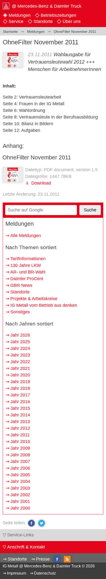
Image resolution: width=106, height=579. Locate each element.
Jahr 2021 (20, 368)
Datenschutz (45, 573)
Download (40, 183)
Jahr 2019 (20, 381)
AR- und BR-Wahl (27, 272)
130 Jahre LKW (25, 265)
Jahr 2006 (20, 468)
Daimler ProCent (26, 278)
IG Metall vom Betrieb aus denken (43, 305)
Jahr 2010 (20, 441)
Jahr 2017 (20, 394)
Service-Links (20, 534)
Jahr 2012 (20, 428)
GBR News (21, 285)
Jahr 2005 (20, 474)
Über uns (72, 21)
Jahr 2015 (20, 408)
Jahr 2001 (20, 501)
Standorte (43, 21)
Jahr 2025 (20, 341)
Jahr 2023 (20, 355)
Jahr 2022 (20, 361)
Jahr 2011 (20, 434)
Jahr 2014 (20, 414)
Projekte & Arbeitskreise (33, 298)
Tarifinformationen (28, 258)
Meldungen (20, 15)
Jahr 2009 (20, 448)
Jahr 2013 (20, 421)
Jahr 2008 (20, 454)
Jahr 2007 (20, 461)
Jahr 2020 (20, 375)
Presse (43, 559)
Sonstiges (20, 311)
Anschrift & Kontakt (26, 547)
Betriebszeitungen (58, 15)
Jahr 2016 (20, 401)
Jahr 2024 (20, 348)
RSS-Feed (67, 559)
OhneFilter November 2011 (36, 157)
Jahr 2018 (20, 388)
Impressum (16, 573)
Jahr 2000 (20, 508)
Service (16, 21)
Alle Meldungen (25, 235)
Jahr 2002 (20, 494)
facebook (31, 523)
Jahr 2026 (20, 335)
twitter (41, 523)
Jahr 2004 (20, 481)
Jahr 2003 (20, 488)
